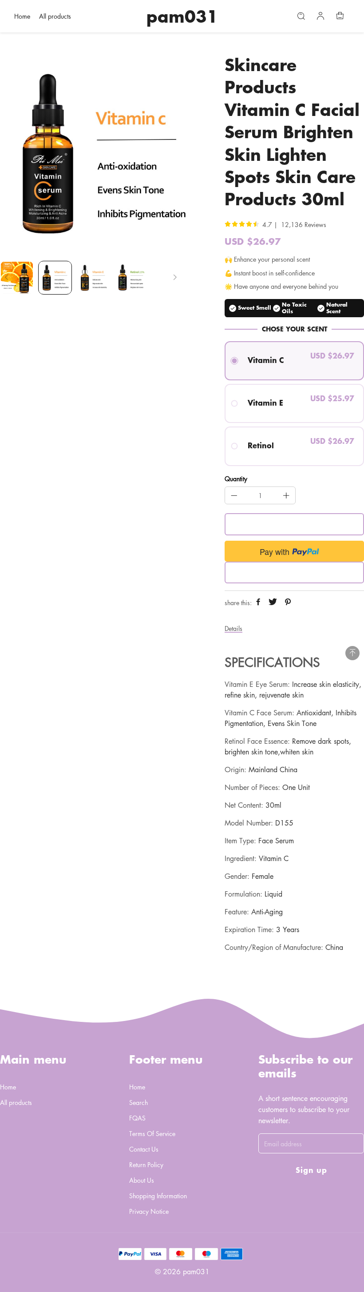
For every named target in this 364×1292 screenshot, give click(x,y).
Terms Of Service (152, 1133)
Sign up (311, 1169)
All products (55, 16)
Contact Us (143, 1148)
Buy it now (294, 572)
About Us (141, 1180)
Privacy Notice (149, 1211)
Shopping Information (158, 1195)
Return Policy (146, 1164)
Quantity (236, 479)
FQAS (137, 1117)
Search (138, 1102)
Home (22, 16)
